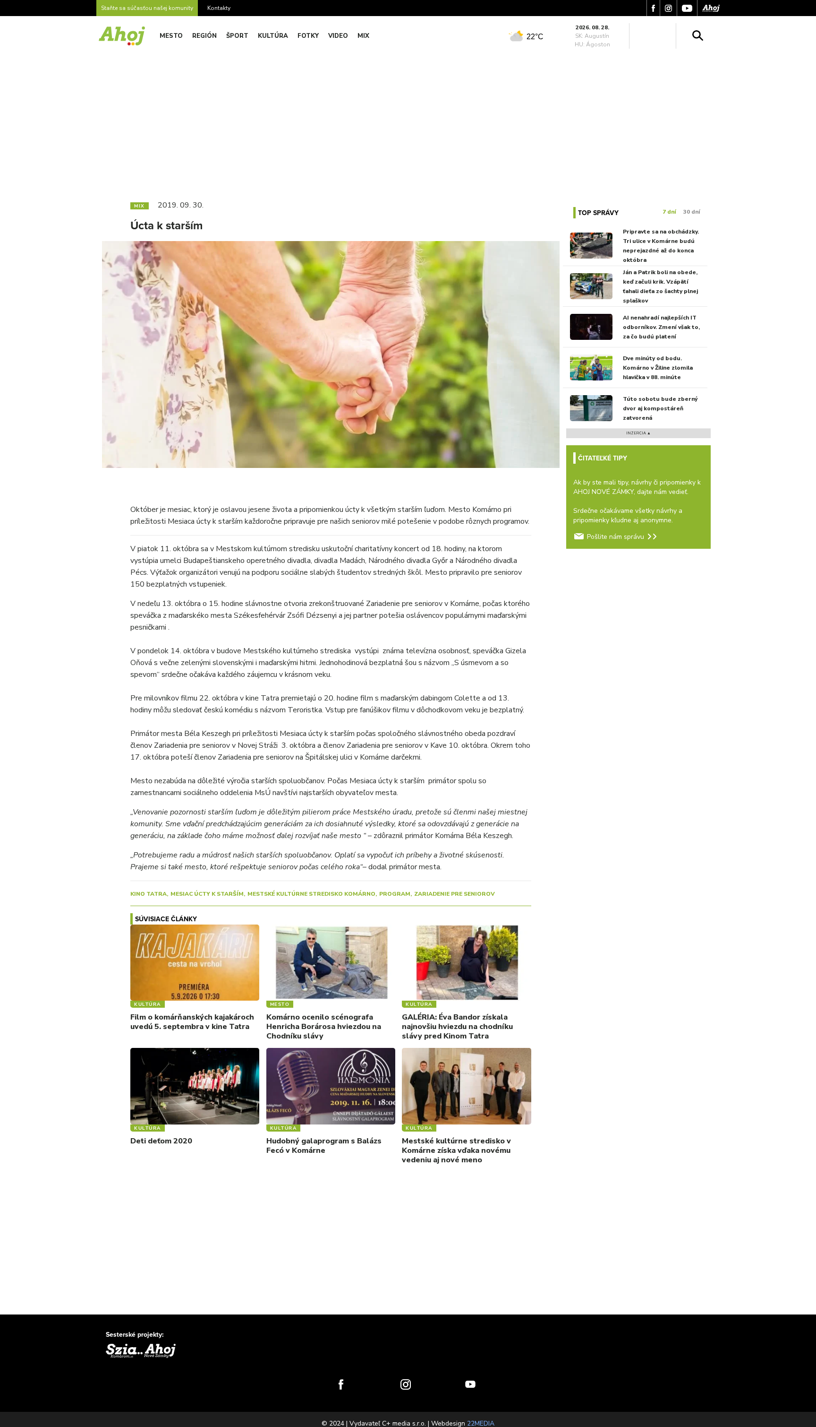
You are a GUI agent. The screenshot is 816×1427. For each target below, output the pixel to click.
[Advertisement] (408, 122)
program (394, 894)
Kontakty (218, 8)
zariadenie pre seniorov (454, 894)
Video (338, 36)
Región (204, 36)
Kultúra (273, 36)
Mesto (171, 36)
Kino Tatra (148, 894)
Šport (237, 36)
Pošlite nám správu (615, 536)
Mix (363, 36)
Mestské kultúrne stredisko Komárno (311, 894)
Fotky (308, 36)
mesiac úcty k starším (207, 894)
